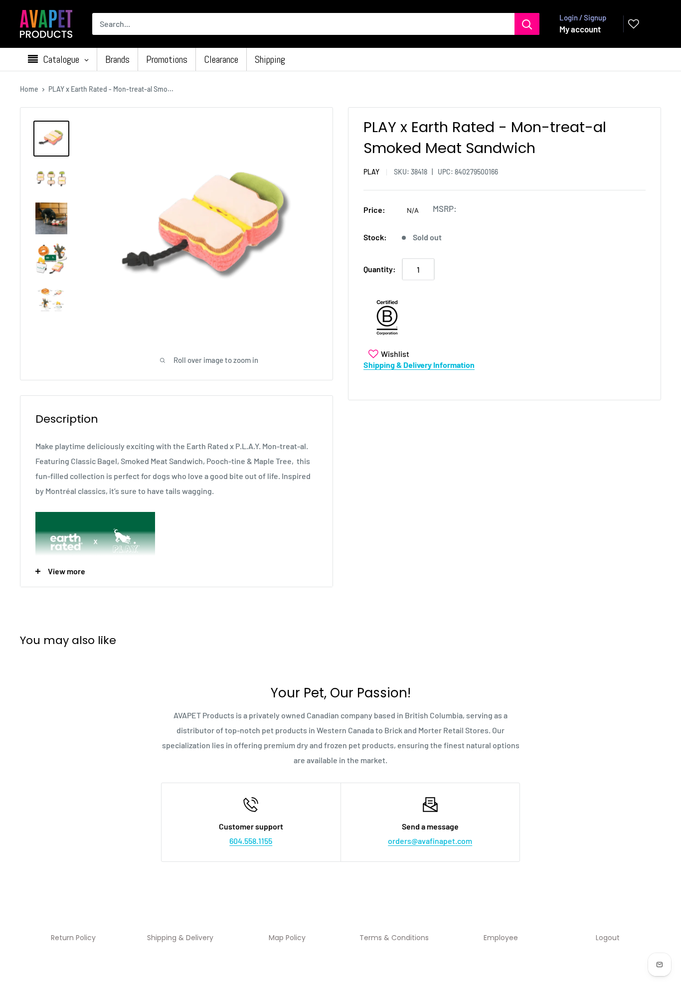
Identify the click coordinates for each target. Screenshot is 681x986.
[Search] (526, 24)
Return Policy (73, 938)
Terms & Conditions (394, 938)
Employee (501, 938)
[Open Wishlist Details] (633, 23)
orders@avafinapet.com (430, 840)
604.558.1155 (250, 840)
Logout (608, 938)
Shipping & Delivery (180, 938)
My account (580, 29)
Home (29, 89)
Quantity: (379, 269)
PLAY (371, 171)
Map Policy (287, 938)
